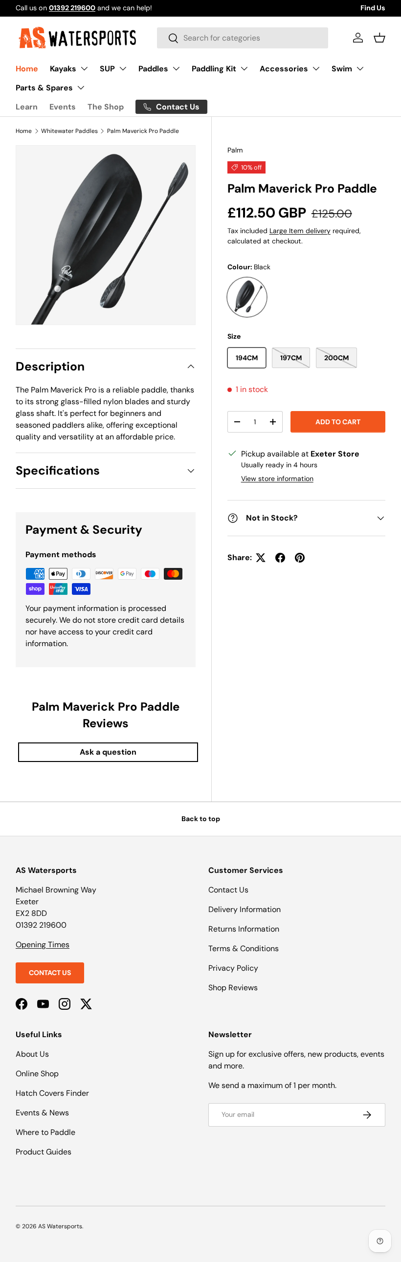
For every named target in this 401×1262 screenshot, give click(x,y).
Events (62, 107)
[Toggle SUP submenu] (123, 68)
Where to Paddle (45, 1132)
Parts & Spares (44, 88)
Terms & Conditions (243, 948)
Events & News (42, 1113)
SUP (107, 69)
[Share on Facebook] (280, 557)
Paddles (153, 69)
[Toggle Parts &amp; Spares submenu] (81, 87)
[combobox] (242, 37)
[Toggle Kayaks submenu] (84, 68)
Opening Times (42, 944)
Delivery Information (244, 909)
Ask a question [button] (108, 752)
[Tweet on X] (260, 557)
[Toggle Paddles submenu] (176, 68)
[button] (379, 37)
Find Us (372, 7)
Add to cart (337, 421)
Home (27, 69)
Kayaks (63, 69)
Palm (235, 150)
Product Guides (43, 1152)
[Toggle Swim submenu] (360, 68)
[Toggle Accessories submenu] (316, 68)
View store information (277, 478)
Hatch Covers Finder (52, 1093)
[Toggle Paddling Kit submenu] (244, 68)
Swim (342, 69)
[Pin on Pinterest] (300, 557)
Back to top (200, 818)
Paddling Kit (214, 69)
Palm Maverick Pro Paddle (143, 131)
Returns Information (243, 929)
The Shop (106, 107)
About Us (32, 1054)
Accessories (284, 69)
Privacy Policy (233, 968)
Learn (27, 107)
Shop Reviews (233, 987)
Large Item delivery (300, 230)
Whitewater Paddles (69, 131)
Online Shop (37, 1073)
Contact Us (50, 972)
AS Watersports (60, 1226)
